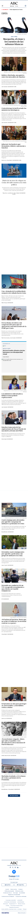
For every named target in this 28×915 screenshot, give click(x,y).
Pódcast (24, 909)
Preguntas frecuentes (14, 907)
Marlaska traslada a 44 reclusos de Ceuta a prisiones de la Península (14, 778)
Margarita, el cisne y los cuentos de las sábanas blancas (14, 42)
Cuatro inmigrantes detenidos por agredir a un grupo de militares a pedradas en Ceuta (13, 522)
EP (2, 599)
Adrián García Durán (6, 755)
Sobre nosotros (13, 889)
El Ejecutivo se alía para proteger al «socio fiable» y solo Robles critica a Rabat (14, 705)
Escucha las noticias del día (16, 905)
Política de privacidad (9, 891)
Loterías (7, 905)
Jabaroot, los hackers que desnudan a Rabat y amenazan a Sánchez (14, 146)
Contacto (20, 889)
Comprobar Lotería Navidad (10, 902)
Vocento (7, 889)
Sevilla (16, 6)
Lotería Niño (19, 900)
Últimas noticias (21, 903)
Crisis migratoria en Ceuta (16, 9)
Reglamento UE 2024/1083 (14, 894)
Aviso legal (15, 892)
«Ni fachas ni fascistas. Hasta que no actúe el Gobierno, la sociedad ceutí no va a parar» (14, 621)
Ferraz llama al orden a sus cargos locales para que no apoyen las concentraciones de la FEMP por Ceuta (14, 325)
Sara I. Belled (16, 193)
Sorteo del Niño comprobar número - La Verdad (12, 909)
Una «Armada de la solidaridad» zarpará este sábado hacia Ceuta (14, 292)
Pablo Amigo (4, 302)
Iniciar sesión (25, 6)
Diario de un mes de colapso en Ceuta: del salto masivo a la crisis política (14, 182)
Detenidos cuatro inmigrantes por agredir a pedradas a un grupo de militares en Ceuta (13, 554)
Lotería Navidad (20, 902)
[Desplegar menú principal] (2, 6)
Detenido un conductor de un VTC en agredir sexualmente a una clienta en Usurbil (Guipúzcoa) (13, 588)
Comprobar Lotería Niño (11, 900)
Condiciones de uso (7, 892)
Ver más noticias (14, 795)
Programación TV (13, 903)
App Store (8, 884)
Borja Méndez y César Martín (8, 789)
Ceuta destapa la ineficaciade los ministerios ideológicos (14, 109)
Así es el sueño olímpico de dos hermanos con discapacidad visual (14, 352)
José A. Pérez (14, 36)
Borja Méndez (5, 531)
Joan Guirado (4, 86)
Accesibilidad (22, 892)
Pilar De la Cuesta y (6, 337)
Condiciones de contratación (8, 896)
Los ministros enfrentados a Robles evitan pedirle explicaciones (12, 395)
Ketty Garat (4, 439)
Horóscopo (5, 903)
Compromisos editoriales (21, 896)
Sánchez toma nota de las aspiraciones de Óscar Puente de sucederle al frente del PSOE (14, 429)
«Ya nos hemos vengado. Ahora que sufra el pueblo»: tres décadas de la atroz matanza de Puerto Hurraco (13, 741)
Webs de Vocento (22, 912)
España (5, 13)
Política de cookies (19, 891)
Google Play (21, 884)
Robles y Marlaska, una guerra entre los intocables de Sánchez (13, 76)
